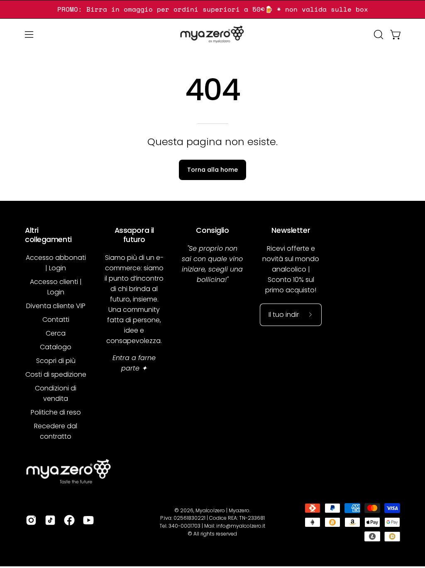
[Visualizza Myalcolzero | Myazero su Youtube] (88, 520)
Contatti (55, 319)
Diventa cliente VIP (55, 306)
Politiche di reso (56, 412)
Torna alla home (212, 169)
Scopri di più (56, 360)
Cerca (56, 333)
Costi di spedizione (55, 374)
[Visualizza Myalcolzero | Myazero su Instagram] (31, 520)
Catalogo (55, 347)
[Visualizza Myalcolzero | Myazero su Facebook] (69, 520)
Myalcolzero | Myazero (222, 510)
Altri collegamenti (48, 235)
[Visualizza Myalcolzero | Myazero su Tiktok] (50, 520)
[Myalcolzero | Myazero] (212, 34)
